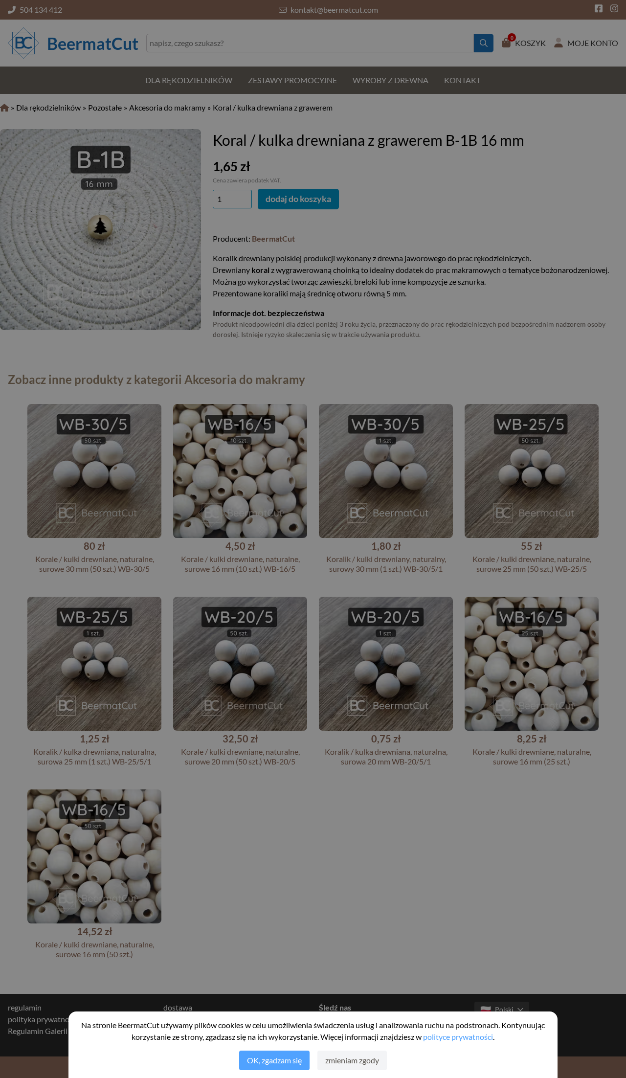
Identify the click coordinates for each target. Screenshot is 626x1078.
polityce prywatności (458, 1036)
